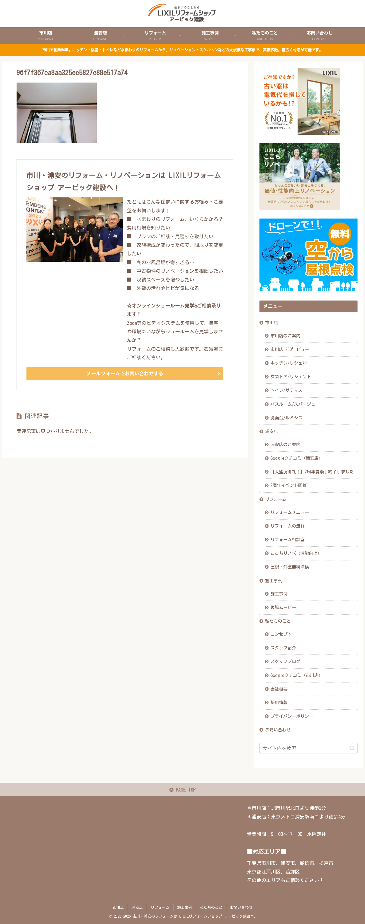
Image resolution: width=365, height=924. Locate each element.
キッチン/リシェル (288, 363)
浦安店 (271, 431)
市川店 (271, 323)
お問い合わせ (278, 730)
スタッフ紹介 (283, 648)
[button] (352, 748)
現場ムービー (283, 607)
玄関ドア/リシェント (290, 377)
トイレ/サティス (286, 390)
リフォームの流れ (287, 526)
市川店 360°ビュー (289, 349)
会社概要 (279, 689)
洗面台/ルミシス (286, 418)
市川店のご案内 (285, 336)
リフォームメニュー (289, 512)
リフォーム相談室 (287, 539)
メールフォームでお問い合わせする (124, 373)
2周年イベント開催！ (290, 485)
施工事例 (273, 581)
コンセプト (281, 634)
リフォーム (275, 499)
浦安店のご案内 (285, 444)
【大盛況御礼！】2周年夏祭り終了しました (312, 472)
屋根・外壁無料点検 (289, 567)
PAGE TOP (184, 789)
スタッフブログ (285, 661)
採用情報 (279, 702)
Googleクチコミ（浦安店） (296, 458)
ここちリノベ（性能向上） (296, 553)
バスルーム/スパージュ (292, 404)
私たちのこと (278, 621)
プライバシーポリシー (291, 716)
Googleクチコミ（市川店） (296, 675)
